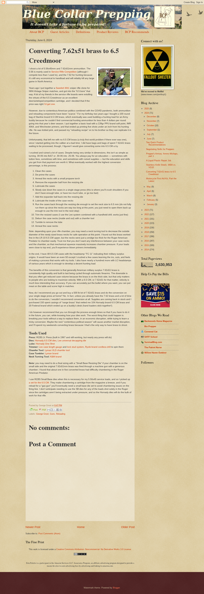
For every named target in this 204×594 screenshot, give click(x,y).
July (149, 134)
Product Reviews (107, 32)
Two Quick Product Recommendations (156, 143)
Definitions (83, 32)
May (149, 186)
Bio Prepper (150, 326)
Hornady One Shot (45, 344)
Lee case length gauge (50, 347)
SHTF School (150, 337)
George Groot (42, 414)
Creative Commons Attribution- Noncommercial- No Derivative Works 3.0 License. (94, 549)
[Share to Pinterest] (60, 409)
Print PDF (39, 410)
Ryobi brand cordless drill (98, 347)
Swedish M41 (62, 88)
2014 (146, 249)
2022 (146, 214)
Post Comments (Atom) (49, 533)
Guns (52, 414)
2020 (146, 223)
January (151, 204)
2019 (146, 227)
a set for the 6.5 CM (39, 382)
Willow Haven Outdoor (155, 352)
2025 (146, 108)
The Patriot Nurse (153, 347)
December (152, 116)
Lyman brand (51, 353)
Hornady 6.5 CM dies (45, 340)
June (149, 139)
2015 (146, 245)
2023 (146, 210)
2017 (146, 236)
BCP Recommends (137, 32)
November (152, 121)
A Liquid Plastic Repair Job (158, 160)
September (152, 130)
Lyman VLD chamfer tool (57, 350)
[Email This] (48, 409)
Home (81, 527)
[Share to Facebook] (57, 409)
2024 (146, 113)
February (151, 200)
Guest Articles (60, 32)
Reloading (60, 414)
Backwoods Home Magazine (158, 321)
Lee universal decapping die (72, 340)
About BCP (36, 32)
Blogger (116, 588)
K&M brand (56, 356)
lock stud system (75, 347)
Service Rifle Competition (64, 72)
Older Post (128, 527)
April (149, 191)
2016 (146, 241)
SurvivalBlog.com (153, 342)
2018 (146, 232)
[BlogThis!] (51, 409)
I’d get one (49, 104)
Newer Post (33, 527)
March (150, 195)
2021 (146, 219)
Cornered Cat (150, 331)
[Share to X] (54, 409)
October (151, 125)
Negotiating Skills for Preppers (160, 149)
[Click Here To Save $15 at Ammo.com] (155, 306)
